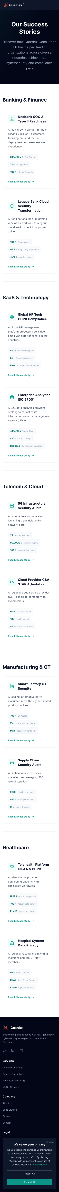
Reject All (30, 1173)
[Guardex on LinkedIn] (13, 1051)
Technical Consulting (14, 1080)
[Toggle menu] (53, 5)
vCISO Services (11, 1087)
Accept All (29, 1182)
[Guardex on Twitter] (4, 1051)
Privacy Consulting (13, 1067)
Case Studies (10, 1109)
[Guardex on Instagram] (21, 1051)
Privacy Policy (39, 1164)
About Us (7, 1103)
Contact (7, 1122)
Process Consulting (13, 1074)
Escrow (6, 1116)
